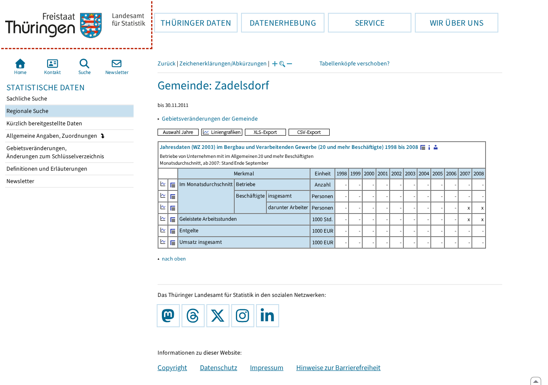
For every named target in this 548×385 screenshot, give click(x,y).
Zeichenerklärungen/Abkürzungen (223, 63)
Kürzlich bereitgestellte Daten (43, 123)
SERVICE (356, 22)
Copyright (172, 367)
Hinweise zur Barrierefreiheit (338, 367)
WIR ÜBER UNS (449, 22)
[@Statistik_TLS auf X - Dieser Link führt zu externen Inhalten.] (219, 315)
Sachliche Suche (26, 99)
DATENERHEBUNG (278, 22)
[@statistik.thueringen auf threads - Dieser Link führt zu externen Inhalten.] (194, 315)
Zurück (167, 63)
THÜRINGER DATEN (192, 22)
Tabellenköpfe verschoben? (354, 63)
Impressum (266, 367)
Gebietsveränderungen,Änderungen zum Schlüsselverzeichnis (54, 152)
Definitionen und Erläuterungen (46, 169)
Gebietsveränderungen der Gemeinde (210, 119)
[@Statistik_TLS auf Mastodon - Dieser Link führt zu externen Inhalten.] (170, 315)
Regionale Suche (26, 111)
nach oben (174, 258)
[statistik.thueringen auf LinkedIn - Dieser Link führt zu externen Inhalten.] (269, 315)
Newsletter (19, 181)
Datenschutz (218, 367)
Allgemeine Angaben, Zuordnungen (52, 136)
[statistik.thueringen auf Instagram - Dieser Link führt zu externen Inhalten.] (244, 315)
